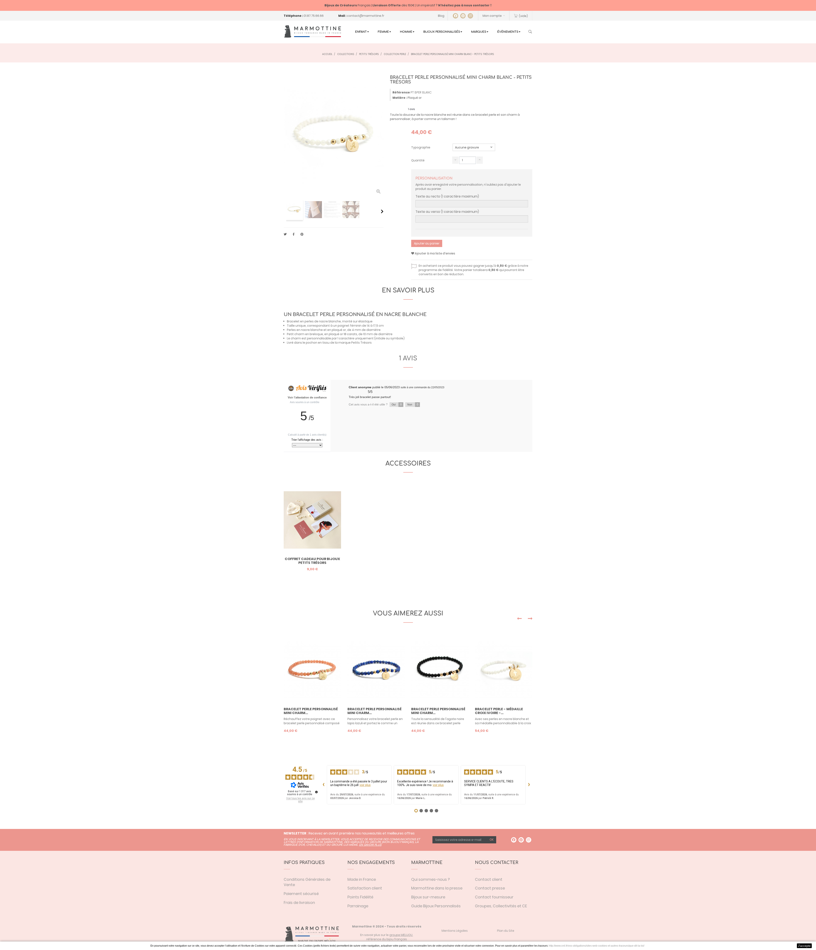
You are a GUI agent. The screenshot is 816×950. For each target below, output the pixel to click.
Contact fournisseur (494, 897)
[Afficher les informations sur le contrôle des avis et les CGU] (316, 792)
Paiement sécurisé (301, 893)
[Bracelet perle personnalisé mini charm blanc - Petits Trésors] (294, 209)
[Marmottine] (312, 31)
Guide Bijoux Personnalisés (436, 906)
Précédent (285, 211)
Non (412, 404)
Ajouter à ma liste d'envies (434, 253)
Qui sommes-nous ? (430, 879)
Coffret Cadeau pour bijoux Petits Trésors (312, 561)
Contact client (488, 879)
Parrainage (357, 906)
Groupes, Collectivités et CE (501, 906)
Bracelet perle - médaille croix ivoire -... (499, 711)
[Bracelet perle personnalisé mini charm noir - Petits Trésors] (440, 670)
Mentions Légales (455, 931)
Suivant (382, 211)
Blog (441, 16)
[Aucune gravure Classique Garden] (474, 147)
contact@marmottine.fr (365, 16)
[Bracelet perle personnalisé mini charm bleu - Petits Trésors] (376, 670)
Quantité (418, 160)
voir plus (365, 785)
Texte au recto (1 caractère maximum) (447, 196)
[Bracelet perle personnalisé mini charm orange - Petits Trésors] (312, 670)
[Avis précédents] (323, 785)
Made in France (361, 879)
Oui (397, 404)
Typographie (421, 147)
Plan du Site (505, 931)
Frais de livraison (299, 902)
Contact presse (490, 888)
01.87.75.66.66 (314, 16)
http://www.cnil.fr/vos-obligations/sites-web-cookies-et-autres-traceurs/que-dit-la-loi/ (596, 945)
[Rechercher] (530, 32)
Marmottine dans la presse (436, 888)
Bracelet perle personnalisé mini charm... (311, 711)
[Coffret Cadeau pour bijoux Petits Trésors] (312, 520)
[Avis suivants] (529, 785)
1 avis (408, 358)
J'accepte (804, 945)
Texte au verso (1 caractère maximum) (447, 211)
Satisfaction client (364, 888)
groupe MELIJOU (400, 935)
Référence (401, 92)
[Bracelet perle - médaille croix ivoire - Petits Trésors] (503, 670)
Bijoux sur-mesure (428, 897)
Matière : (399, 98)
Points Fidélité (360, 897)
